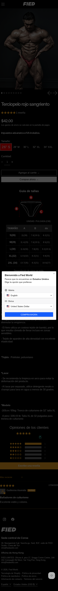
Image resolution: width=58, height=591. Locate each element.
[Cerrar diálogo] (54, 273)
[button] (29, 295)
